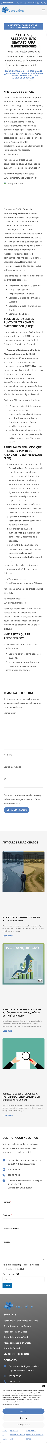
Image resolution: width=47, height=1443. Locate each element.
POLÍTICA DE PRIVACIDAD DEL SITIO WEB (17, 1435)
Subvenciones (29, 27)
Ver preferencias (23, 1424)
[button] (43, 1386)
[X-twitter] (42, 3)
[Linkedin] (38, 3)
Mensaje (6, 1242)
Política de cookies (5, 1435)
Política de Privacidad (15, 1269)
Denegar (23, 1418)
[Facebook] (34, 3)
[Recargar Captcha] (18, 1274)
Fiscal (25, 25)
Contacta (13, 654)
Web (6, 779)
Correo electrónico (13, 767)
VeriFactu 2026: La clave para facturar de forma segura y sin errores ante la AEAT (21, 1096)
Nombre (8, 755)
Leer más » (8, 936)
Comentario (10, 713)
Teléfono (7, 1215)
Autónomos (14, 25)
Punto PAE (15, 27)
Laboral (33, 25)
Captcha (6, 1274)
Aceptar (23, 1411)
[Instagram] (45, 3)
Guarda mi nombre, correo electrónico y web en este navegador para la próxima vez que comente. (22, 799)
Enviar (7, 1285)
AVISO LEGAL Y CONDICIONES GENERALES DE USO (34, 1435)
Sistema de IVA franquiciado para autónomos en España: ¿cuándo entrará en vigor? (22, 1012)
